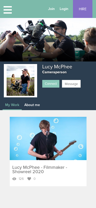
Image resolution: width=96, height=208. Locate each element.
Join (51, 9)
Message (71, 84)
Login (64, 9)
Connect (51, 84)
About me (32, 105)
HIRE (83, 9)
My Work (12, 105)
